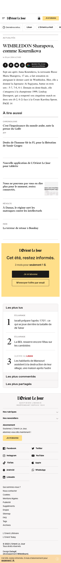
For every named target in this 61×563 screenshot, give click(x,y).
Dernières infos (13, 27)
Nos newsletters (10, 418)
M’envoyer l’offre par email (30, 282)
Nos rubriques (9, 412)
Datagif (13, 551)
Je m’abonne (30, 274)
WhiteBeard (22, 554)
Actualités (9, 38)
